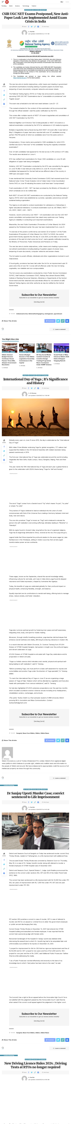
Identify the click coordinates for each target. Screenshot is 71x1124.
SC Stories (36, 9)
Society (43, 9)
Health (25, 375)
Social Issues (36, 789)
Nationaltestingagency (36, 314)
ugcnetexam (58, 314)
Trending (43, 1059)
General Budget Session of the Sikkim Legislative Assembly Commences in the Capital (26, 359)
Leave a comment (60, 329)
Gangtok (19, 733)
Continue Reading (9, 785)
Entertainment (42, 350)
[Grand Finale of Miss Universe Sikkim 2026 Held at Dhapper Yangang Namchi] (61, 348)
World (46, 375)
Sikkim (12, 351)
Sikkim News (45, 733)
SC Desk (6, 367)
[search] (58, 2)
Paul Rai (32, 31)
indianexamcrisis (22, 314)
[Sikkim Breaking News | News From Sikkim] (7, 2)
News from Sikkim (29, 733)
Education (28, 9)
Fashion (56, 351)
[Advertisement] (39, 487)
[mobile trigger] (3, 2)
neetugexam (49, 314)
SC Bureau (33, 393)
